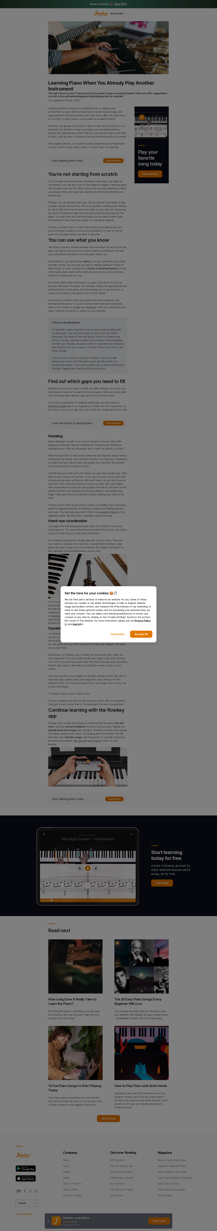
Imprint (77, 624)
